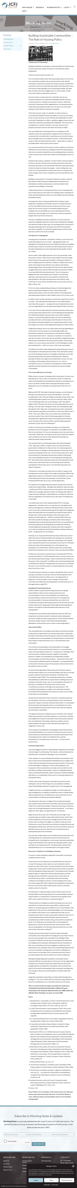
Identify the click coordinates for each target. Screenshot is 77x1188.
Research (40, 7)
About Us (6, 1161)
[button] (73, 1166)
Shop (24, 11)
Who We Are (27, 7)
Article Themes (8, 45)
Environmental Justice (27, 1161)
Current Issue (8, 42)
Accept (36, 1180)
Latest (66, 7)
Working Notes (53, 7)
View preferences (66, 1180)
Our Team (6, 1164)
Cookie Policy (47, 1184)
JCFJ (46, 43)
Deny (51, 1180)
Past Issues (7, 49)
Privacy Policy (54, 1184)
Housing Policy (54, 43)
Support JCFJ (7, 1170)
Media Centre (7, 1167)
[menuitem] (27, 7)
